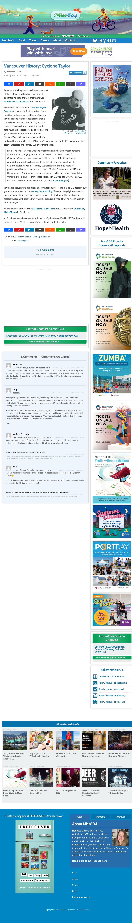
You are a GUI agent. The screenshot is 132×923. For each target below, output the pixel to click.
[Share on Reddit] (50, 84)
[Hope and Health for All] (112, 218)
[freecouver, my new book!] (34, 893)
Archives (121, 816)
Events (45, 40)
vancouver (45, 237)
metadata (46, 234)
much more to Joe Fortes (16, 101)
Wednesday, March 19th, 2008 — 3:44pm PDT (68, 393)
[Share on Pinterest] (19, 84)
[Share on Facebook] (8, 84)
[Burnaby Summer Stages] (112, 610)
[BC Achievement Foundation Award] (112, 274)
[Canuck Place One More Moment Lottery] (68, 51)
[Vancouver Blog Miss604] (66, 14)
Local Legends (23, 240)
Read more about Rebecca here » (90, 861)
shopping (36, 237)
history (21, 237)
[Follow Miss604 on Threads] (104, 41)
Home (74, 873)
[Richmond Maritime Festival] (112, 89)
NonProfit (8, 40)
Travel (32, 40)
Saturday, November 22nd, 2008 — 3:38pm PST (73, 494)
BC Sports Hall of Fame (43, 208)
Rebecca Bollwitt (14, 71)
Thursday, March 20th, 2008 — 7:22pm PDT (69, 437)
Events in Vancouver (81, 897)
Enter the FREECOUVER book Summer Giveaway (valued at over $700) (42, 335)
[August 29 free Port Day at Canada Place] (112, 565)
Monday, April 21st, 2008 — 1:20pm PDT (75, 454)
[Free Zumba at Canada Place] (112, 376)
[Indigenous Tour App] (112, 183)
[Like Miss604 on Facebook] (109, 41)
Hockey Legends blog (41, 191)
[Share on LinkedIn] (29, 84)
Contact (70, 40)
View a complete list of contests (44, 342)
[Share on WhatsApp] (60, 84)
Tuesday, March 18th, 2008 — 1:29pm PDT (22, 75)
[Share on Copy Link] (70, 84)
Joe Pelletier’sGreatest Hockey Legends (75, 132)
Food (22, 40)
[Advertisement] (45, 295)
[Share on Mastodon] (80, 84)
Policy (75, 891)
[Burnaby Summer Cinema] (112, 521)
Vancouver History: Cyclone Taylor (37, 65)
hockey (28, 237)
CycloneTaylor (60, 180)
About (57, 40)
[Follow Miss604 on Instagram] (100, 41)
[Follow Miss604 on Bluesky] (95, 41)
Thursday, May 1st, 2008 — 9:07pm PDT (71, 470)
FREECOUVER (67, 36)
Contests (100, 816)
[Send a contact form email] (114, 41)
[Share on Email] (39, 84)
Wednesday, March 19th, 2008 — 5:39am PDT (68, 368)
